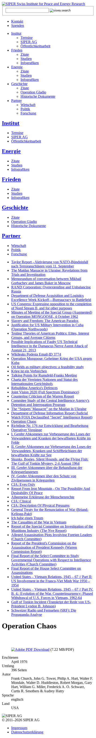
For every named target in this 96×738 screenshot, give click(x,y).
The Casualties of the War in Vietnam (38, 522)
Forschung (28, 113)
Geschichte (19, 84)
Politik (25, 109)
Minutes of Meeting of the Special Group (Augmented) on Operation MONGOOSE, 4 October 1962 (51, 314)
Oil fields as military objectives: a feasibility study (47, 367)
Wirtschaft (28, 105)
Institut (16, 33)
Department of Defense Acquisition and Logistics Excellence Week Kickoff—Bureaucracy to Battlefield (51, 298)
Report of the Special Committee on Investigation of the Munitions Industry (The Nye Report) (52, 528)
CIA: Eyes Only (23, 484)
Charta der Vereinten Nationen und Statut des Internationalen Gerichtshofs (44, 382)
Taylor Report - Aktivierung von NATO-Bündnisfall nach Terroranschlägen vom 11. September (49, 264)
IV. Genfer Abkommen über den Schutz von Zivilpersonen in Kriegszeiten (43, 478)
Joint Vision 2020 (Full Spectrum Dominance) (45, 392)
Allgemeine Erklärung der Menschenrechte (42, 497)
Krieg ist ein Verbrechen (29, 371)
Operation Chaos (23, 421)
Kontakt (17, 21)
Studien (26, 59)
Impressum (19, 728)
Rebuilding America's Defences (34, 388)
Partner (16, 101)
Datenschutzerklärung (27, 732)
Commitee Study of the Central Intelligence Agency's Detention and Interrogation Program (50, 402)
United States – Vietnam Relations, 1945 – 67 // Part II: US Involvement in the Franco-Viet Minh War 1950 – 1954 (51, 581)
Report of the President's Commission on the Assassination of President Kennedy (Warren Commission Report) (44, 547)
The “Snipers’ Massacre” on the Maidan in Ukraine (48, 409)
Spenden (17, 26)
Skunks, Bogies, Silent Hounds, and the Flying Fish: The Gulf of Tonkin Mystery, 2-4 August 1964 (49, 461)
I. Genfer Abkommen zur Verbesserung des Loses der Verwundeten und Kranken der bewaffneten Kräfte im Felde (51, 438)
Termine (27, 38)
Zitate (25, 54)
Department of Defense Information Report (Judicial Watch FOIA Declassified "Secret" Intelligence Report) (51, 415)
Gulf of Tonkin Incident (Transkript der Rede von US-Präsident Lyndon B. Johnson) (51, 604)
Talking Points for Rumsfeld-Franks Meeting (44, 375)
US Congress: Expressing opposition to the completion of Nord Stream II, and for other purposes (51, 306)
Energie (17, 67)
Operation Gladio (33, 92)
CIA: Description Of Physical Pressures (40, 505)
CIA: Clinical (21, 501)
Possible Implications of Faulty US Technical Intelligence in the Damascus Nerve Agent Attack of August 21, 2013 (49, 346)
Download (41, 649)
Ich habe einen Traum (27, 518)
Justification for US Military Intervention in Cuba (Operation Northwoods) (47, 327)
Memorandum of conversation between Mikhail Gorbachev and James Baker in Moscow (46, 281)
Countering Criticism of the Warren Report (42, 396)
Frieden (16, 50)
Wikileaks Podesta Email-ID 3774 (36, 354)
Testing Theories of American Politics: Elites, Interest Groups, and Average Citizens (50, 335)
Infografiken (30, 63)
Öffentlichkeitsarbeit (35, 46)
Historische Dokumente (38, 96)
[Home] (43, 4)
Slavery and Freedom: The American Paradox (45, 321)
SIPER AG (29, 42)
